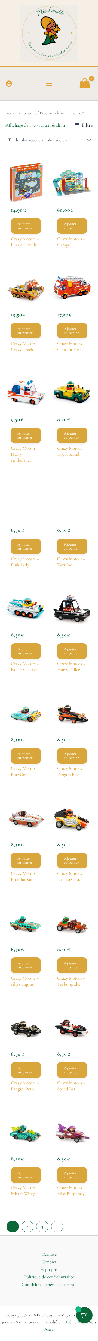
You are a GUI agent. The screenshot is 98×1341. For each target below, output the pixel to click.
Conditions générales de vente (49, 1284)
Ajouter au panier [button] (25, 225)
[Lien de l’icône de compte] (8, 83)
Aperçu (26, 192)
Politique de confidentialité (49, 1277)
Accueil (11, 113)
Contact (49, 1262)
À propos (49, 1269)
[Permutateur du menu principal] (49, 83)
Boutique (28, 113)
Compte (49, 1254)
